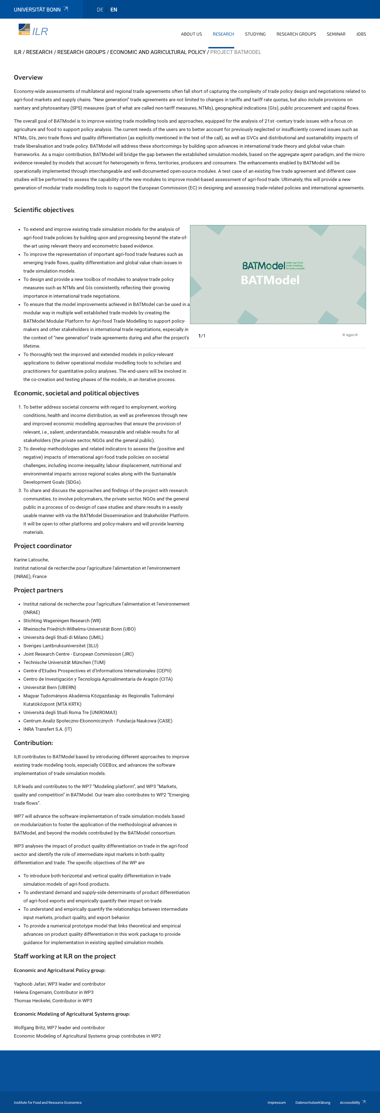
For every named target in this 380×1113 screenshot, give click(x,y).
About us (191, 33)
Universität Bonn (37, 9)
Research (223, 33)
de (100, 9)
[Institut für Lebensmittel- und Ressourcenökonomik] (31, 33)
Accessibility (350, 1102)
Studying (255, 33)
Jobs (361, 33)
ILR (17, 52)
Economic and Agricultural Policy (158, 52)
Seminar (336, 33)
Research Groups (296, 33)
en (113, 9)
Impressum (277, 1102)
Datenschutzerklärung (312, 1102)
